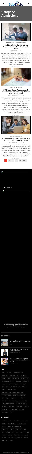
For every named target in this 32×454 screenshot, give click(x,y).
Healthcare (19, 429)
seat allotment (13, 409)
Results (27, 406)
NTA (3, 403)
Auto (22, 420)
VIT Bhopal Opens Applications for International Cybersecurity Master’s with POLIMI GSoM (16, 91)
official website (10, 403)
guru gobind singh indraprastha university (12, 392)
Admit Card (12, 375)
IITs (16, 87)
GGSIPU (3, 389)
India (7, 398)
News (11, 344)
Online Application (21, 403)
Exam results (13, 386)
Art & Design (16, 420)
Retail (26, 435)
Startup (4, 437)
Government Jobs (12, 389)
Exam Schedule (22, 386)
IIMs (25, 429)
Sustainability (11, 437)
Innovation (13, 398)
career (3, 378)
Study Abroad (5, 412)
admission (8, 372)
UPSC (12, 412)
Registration (20, 406)
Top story (18, 42)
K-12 (16, 432)
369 (20, 160)
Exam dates (23, 384)
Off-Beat (27, 432)
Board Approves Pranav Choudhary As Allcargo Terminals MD (20, 341)
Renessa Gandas (11, 327)
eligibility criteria (6, 384)
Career (13, 42)
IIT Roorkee (22, 395)
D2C (25, 423)
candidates (23, 375)
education (18, 381)
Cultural (20, 423)
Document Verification (7, 381)
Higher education (6, 395)
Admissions (8, 42)
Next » (24, 160)
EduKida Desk (11, 95)
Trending (26, 437)
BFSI (26, 420)
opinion (4, 435)
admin (11, 50)
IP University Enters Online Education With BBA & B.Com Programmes (16, 139)
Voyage (12, 440)
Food (12, 429)
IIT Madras (15, 395)
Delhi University (25, 378)
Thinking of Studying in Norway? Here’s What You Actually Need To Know (16, 47)
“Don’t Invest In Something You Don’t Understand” (19, 350)
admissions (4, 375)
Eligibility (25, 381)
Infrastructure (9, 432)
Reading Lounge (18, 435)
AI (17, 375)
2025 (3, 372)
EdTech (4, 426)
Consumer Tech (11, 423)
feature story (16, 352)
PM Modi (4, 406)
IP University (21, 398)
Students (21, 409)
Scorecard (4, 409)
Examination (5, 386)
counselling (15, 378)
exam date (15, 384)
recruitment (11, 406)
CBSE (9, 378)
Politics (10, 435)
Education (10, 426)
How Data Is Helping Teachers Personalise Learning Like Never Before (20, 360)
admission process (18, 372)
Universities (23, 42)
